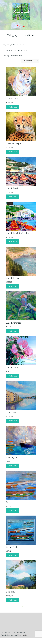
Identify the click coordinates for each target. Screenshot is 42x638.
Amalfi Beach (12, 188)
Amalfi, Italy (12, 367)
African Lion (12, 98)
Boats (8, 502)
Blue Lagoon (11, 457)
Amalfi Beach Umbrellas (17, 233)
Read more (13, 241)
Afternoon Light (13, 143)
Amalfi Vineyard (13, 323)
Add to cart (13, 107)
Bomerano (11, 592)
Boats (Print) (12, 547)
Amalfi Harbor (13, 278)
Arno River (11, 412)
